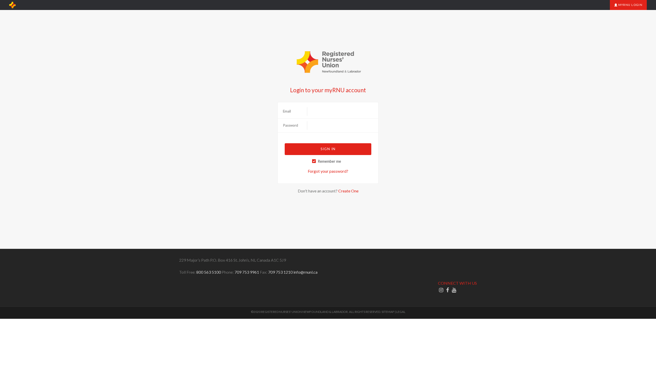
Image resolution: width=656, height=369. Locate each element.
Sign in (328, 149)
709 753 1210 (280, 272)
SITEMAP (388, 312)
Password (290, 125)
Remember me (329, 161)
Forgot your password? (328, 171)
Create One (348, 190)
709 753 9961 (246, 272)
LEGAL (400, 312)
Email (287, 111)
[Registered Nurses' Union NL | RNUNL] (12, 5)
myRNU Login (629, 4)
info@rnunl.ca (305, 272)
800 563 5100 (208, 272)
